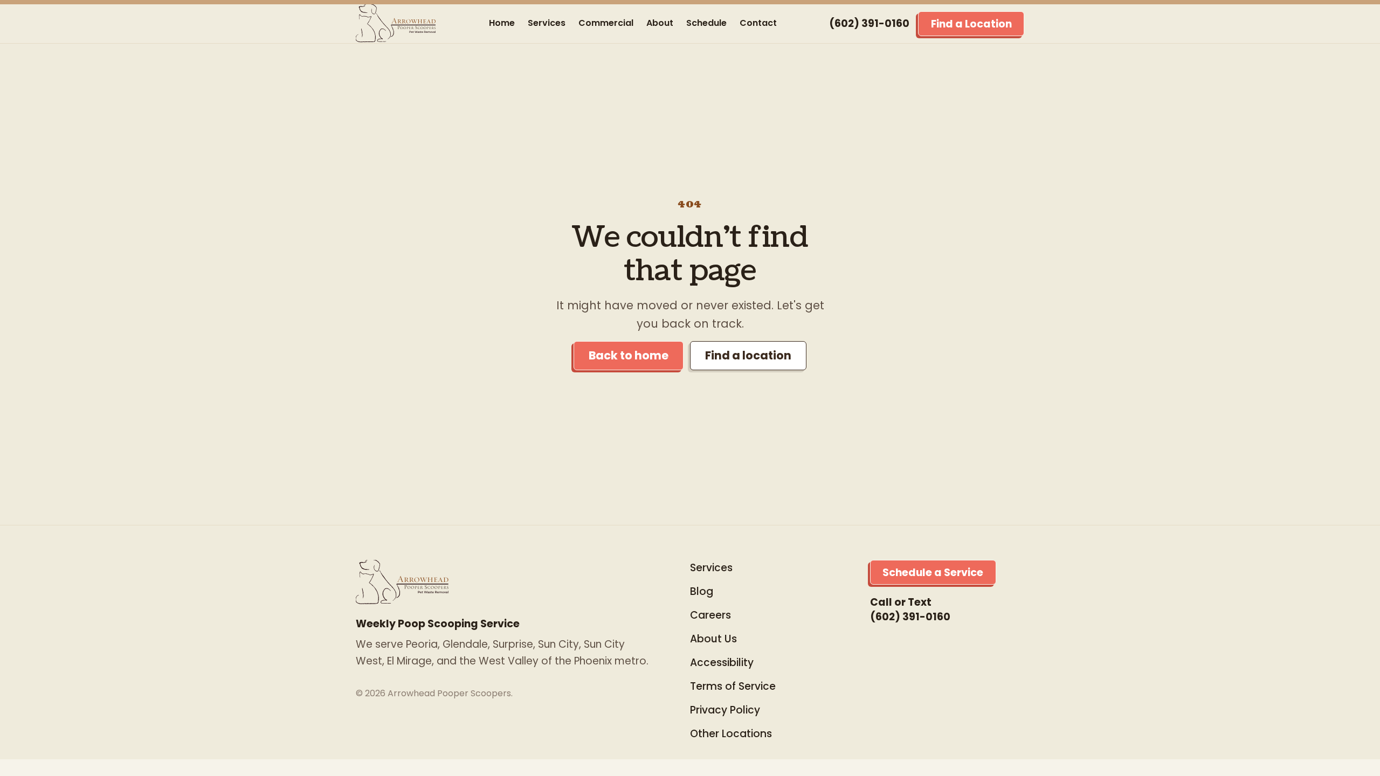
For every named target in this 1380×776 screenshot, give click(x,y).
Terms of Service (733, 686)
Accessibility (722, 662)
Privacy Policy (725, 710)
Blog (701, 591)
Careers (710, 615)
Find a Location (971, 24)
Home (502, 23)
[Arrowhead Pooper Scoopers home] (396, 23)
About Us (713, 639)
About (659, 23)
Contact (758, 23)
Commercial (605, 23)
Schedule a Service (932, 572)
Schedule (706, 23)
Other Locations (731, 733)
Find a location (748, 355)
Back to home (628, 355)
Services (546, 23)
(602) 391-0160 (869, 23)
